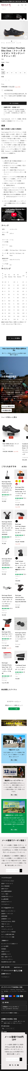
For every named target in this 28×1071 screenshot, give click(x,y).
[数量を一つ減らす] (3, 80)
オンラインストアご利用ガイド (9, 943)
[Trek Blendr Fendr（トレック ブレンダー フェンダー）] (20, 665)
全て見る (24, 466)
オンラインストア (10, 43)
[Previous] (20, 19)
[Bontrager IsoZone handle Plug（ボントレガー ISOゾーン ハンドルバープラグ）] (20, 632)
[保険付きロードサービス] (14, 807)
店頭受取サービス (6, 919)
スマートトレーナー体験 (7, 937)
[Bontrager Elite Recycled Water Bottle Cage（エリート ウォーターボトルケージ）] (20, 489)
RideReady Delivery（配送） (8, 921)
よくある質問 (4, 946)
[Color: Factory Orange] (16, 481)
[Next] (24, 19)
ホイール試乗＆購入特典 (7, 934)
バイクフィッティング (7, 929)
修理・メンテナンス (6, 926)
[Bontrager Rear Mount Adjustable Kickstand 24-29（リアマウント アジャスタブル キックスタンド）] (7, 486)
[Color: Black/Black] (4, 441)
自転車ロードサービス (7, 913)
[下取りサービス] (14, 741)
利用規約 (3, 949)
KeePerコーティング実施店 (8, 932)
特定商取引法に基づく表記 (8, 962)
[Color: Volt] (19, 481)
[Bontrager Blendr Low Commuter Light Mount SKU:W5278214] (7, 561)
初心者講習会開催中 (6, 891)
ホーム (3, 43)
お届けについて (5, 951)
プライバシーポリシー (7, 959)
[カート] (22, 5)
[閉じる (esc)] (26, 1033)
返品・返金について (6, 956)
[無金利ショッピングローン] (14, 772)
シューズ (18, 43)
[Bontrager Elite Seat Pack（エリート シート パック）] (7, 633)
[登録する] (21, 1059)
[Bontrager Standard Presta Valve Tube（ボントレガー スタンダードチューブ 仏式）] (7, 668)
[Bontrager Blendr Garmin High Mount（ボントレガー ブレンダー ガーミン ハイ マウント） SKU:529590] (7, 600)
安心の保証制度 (5, 886)
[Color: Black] (16, 521)
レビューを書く (14, 709)
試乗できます (4, 888)
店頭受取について (6, 954)
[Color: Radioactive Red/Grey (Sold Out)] (16, 484)
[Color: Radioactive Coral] (23, 481)
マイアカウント (5, 904)
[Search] (25, 8)
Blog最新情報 (4, 899)
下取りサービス (5, 924)
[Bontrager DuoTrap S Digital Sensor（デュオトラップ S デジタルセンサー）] (20, 528)
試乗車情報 (4, 916)
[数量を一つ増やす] (8, 80)
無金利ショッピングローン (8, 911)
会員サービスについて (7, 883)
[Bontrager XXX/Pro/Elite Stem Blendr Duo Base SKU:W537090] (20, 596)
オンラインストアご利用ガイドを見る (9, 1012)
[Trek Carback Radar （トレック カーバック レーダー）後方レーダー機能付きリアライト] (20, 564)
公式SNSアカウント (6, 901)
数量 (2, 76)
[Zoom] (25, 37)
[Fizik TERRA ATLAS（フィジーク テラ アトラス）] (11, 436)
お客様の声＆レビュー (7, 896)
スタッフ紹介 (4, 894)
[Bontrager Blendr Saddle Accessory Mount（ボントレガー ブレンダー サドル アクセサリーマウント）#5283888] (7, 527)
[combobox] (14, 8)
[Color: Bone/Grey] (23, 441)
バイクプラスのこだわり (7, 881)
